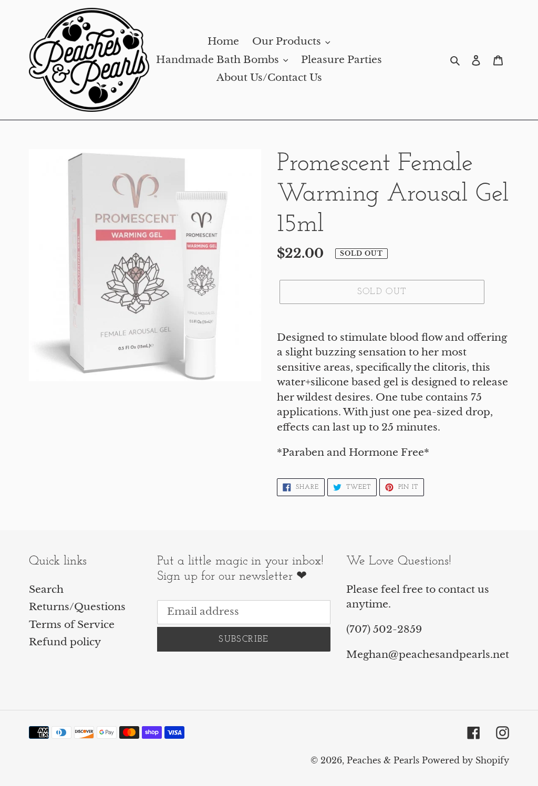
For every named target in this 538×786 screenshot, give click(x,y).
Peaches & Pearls (383, 760)
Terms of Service (72, 625)
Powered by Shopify (465, 760)
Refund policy (65, 642)
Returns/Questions (77, 607)
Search (46, 589)
